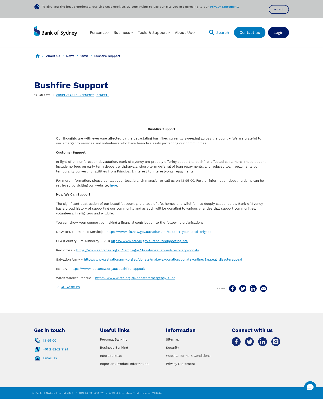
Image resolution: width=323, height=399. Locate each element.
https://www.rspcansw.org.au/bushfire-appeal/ (108, 269)
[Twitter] (249, 341)
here (113, 185)
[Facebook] (236, 341)
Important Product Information (124, 364)
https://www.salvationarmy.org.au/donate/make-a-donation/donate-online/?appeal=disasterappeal (163, 259)
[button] (99, 32)
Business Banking (114, 348)
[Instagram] (275, 341)
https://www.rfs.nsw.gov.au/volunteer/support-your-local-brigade (159, 232)
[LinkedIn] (262, 341)
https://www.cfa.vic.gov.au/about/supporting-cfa (149, 241)
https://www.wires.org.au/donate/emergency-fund (135, 278)
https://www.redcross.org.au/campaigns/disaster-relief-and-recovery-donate (137, 250)
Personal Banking (113, 339)
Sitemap (172, 339)
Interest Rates (111, 356)
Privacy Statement (224, 6)
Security (172, 348)
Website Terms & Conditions (188, 356)
